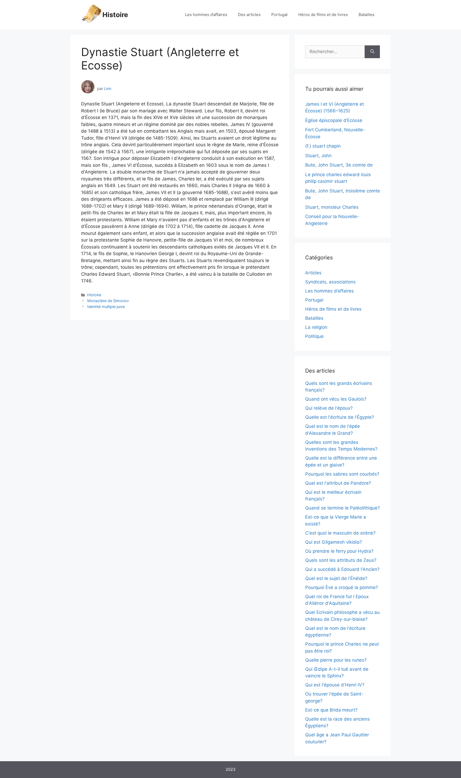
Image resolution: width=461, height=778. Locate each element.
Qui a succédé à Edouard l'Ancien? (342, 569)
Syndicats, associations (330, 282)
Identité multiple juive (106, 306)
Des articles (249, 14)
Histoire (115, 15)
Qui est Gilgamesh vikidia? (333, 542)
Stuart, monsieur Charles (332, 207)
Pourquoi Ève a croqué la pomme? (341, 587)
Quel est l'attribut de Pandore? (338, 483)
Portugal (279, 14)
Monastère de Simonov (108, 300)
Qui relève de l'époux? (329, 408)
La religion (316, 327)
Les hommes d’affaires (206, 14)
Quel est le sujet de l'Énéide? (336, 578)
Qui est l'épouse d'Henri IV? (334, 685)
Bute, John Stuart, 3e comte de (339, 165)
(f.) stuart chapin (323, 146)
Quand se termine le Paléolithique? (342, 508)
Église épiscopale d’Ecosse (333, 120)
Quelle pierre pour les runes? (336, 660)
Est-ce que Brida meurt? (331, 710)
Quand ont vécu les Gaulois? (336, 399)
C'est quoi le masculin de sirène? (340, 533)
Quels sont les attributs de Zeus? (340, 560)
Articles (313, 272)
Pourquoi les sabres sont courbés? (342, 474)
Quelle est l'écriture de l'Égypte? (339, 417)
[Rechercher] (372, 51)
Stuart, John (318, 155)
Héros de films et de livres (323, 14)
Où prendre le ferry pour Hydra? (339, 551)
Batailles (367, 14)
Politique (314, 336)
